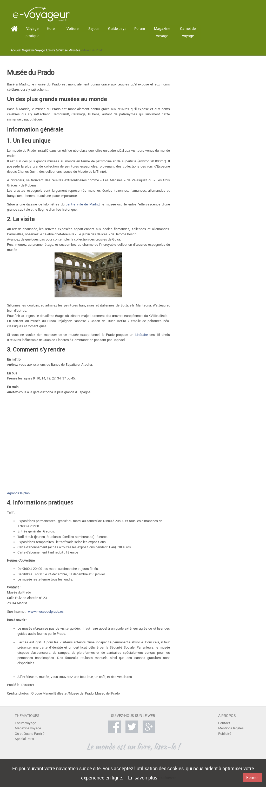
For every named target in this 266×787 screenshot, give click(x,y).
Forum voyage (25, 723)
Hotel (51, 28)
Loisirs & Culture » (58, 50)
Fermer (252, 777)
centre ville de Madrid (82, 204)
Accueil (16, 50)
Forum (139, 28)
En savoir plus (142, 778)
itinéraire (141, 334)
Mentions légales (231, 728)
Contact (224, 723)
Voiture (72, 28)
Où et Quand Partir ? (29, 733)
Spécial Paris (24, 739)
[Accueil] (41, 13)
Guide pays (117, 28)
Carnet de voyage (188, 32)
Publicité (224, 733)
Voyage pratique (32, 32)
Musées (75, 50)
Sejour (93, 28)
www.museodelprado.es (46, 611)
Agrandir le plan (18, 493)
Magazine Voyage (162, 32)
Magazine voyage (28, 728)
